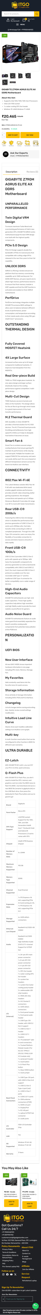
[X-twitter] (15, 1274)
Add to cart (13, 135)
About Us (25, 1251)
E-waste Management (27, 1258)
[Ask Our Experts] (6, 154)
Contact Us (26, 1253)
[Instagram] (3, 1274)
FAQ (3, 1264)
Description (11, 171)
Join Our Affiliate (28, 1269)
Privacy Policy (7, 1249)
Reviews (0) (32, 171)
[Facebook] (7, 1274)
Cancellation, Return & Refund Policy (10, 1256)
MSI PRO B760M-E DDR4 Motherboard (10, 1195)
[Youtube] (11, 1274)
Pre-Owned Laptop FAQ (10, 1267)
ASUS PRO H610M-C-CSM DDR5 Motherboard (29, 1196)
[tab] (11, 172)
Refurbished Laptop (29, 1281)
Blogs (24, 1262)
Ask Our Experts (19, 153)
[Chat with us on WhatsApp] (35, 1306)
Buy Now (30, 135)
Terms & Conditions (9, 1252)
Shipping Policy (7, 1261)
